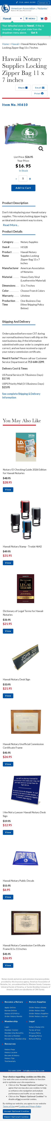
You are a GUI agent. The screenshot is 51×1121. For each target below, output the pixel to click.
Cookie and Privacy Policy (30, 1106)
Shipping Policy (35, 1036)
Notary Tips (10, 1058)
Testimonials (10, 1061)
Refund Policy (35, 1039)
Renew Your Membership (15, 1039)
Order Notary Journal (38, 1016)
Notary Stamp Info (36, 1027)
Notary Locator (11, 1052)
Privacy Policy (35, 1033)
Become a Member (13, 1036)
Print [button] (37, 93)
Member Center (11, 1030)
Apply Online (10, 1007)
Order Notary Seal (37, 1010)
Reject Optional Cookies (16, 1117)
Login (7, 1027)
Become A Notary (12, 1055)
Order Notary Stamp (37, 1007)
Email (38, 88)
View (8, 489)
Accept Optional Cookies (16, 1111)
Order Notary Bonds (13, 1016)
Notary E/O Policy (12, 1013)
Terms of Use (9, 1106)
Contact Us (43, 3)
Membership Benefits (14, 1033)
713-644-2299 (27, 2)
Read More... (11, 225)
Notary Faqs (10, 1049)
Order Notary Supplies (38, 1013)
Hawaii (15, 43)
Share (21, 88)
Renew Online (11, 1010)
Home (5, 43)
